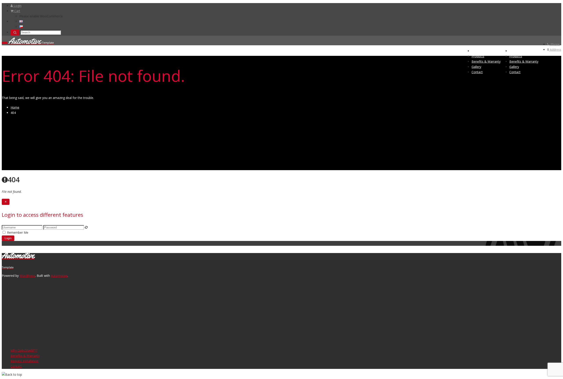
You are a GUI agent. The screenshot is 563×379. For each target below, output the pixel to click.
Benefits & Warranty (523, 61)
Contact (515, 72)
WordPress (27, 275)
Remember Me (17, 232)
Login (17, 6)
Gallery (514, 67)
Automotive (59, 275)
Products (515, 56)
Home (513, 51)
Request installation (24, 361)
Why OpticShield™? (24, 350)
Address (555, 49)
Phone (555, 44)
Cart (16, 11)
